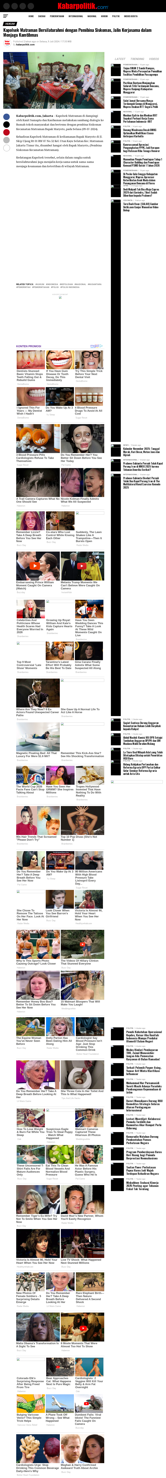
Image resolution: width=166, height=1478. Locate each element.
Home (31, 16)
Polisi (55, 287)
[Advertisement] (60, 202)
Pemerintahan (57, 16)
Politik (115, 16)
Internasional (76, 16)
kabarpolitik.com (25, 44)
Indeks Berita (130, 16)
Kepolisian (67, 284)
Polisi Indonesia (70, 287)
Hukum (104, 16)
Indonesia (52, 284)
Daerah (41, 16)
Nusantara (95, 284)
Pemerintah (24, 287)
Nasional (92, 16)
